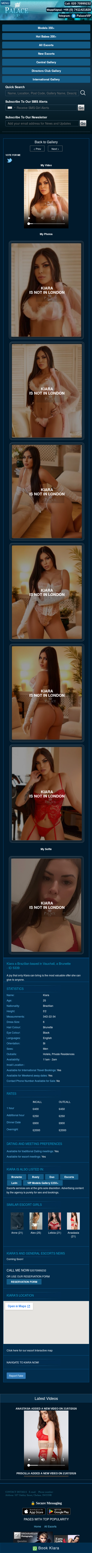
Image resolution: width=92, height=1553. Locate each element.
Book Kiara (48, 1547)
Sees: (10, 1048)
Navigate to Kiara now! (23, 1362)
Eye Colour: (13, 1032)
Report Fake (16, 1375)
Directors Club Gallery (46, 71)
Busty (35, 1177)
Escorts (69, 1177)
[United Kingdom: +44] (10, 107)
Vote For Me (13, 155)
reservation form (24, 1282)
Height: (11, 1011)
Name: (10, 995)
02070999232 (38, 1270)
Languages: (14, 1038)
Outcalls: (12, 1054)
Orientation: (13, 1043)
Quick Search (15, 87)
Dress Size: (13, 1022)
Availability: (13, 1059)
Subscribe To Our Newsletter (26, 117)
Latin (14, 1183)
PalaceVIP (84, 15)
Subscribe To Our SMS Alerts (26, 101)
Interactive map (44, 1350)
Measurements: (16, 1016)
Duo (51, 1177)
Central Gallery (46, 62)
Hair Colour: (14, 1027)
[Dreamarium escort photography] (33, 1541)
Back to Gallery (46, 142)
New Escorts (46, 53)
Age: (9, 1000)
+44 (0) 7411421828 (77, 9)
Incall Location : (16, 1064)
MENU (5, 3)
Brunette (16, 1177)
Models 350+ (46, 28)
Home (38, 1526)
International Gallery (46, 79)
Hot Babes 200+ (46, 36)
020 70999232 (81, 3)
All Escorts (46, 45)
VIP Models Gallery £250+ (42, 1183)
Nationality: (13, 1005)
